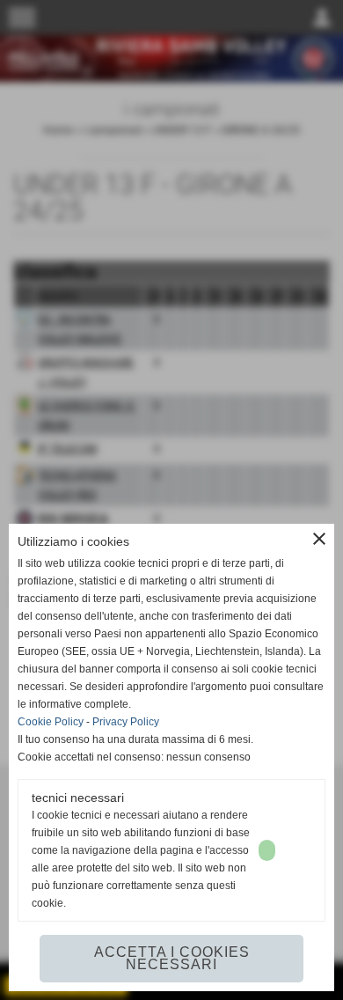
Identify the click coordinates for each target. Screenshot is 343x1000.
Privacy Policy (125, 722)
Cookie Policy (51, 722)
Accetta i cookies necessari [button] (172, 958)
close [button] (319, 538)
